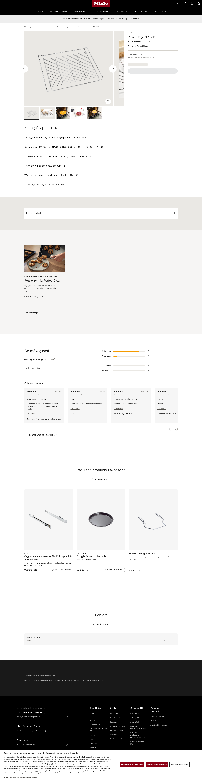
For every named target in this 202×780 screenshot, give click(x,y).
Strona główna (29, 27)
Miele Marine (155, 721)
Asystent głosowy (136, 722)
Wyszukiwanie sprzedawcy (31, 712)
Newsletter (23, 740)
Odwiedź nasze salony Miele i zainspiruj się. (33, 731)
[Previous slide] (24, 69)
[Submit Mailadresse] (67, 745)
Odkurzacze (79, 11)
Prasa (92, 739)
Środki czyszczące (101, 11)
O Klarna (113, 735)
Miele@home (135, 713)
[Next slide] (113, 69)
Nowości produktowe (118, 726)
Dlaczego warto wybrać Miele (98, 730)
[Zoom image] (108, 101)
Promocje (113, 722)
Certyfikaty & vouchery (118, 718)
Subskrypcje (122, 11)
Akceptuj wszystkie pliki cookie (132, 764)
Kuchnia (39, 11)
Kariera (92, 735)
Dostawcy (93, 743)
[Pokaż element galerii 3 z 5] (63, 113)
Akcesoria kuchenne (45, 27)
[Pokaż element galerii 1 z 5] (31, 113)
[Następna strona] (176, 429)
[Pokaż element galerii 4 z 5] (78, 113)
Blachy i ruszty (83, 27)
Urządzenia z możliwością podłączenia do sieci (137, 735)
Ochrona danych (25, 777)
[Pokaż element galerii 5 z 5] (94, 113)
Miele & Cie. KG (69, 175)
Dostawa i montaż (116, 739)
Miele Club (114, 713)
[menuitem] (40, 11)
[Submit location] (67, 717)
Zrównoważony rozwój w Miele (98, 719)
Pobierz (169, 639)
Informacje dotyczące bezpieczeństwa (44, 184)
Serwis (144, 11)
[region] (74, 68)
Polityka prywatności (11, 777)
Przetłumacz (31, 413)
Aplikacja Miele (135, 718)
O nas (92, 713)
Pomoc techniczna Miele (137, 743)
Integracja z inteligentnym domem (138, 727)
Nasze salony (95, 724)
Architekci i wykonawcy (159, 725)
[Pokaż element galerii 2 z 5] (47, 113)
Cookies (34, 777)
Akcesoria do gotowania (65, 27)
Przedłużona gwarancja (118, 730)
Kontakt (93, 748)
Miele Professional (157, 717)
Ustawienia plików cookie (179, 764)
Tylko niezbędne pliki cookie (157, 764)
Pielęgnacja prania (58, 11)
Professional (160, 11)
